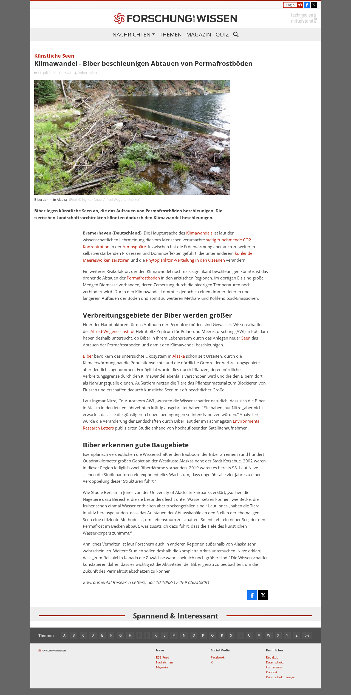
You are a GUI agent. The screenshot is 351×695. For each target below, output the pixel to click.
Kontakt (271, 672)
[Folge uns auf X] (314, 5)
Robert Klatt (87, 72)
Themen (171, 34)
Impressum (274, 667)
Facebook (218, 657)
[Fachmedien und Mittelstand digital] (304, 17)
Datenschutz (275, 662)
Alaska (178, 356)
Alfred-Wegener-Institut (112, 331)
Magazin (198, 34)
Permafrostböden (143, 278)
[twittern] (263, 595)
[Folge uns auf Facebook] (307, 5)
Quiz (222, 34)
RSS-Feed (162, 657)
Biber (88, 356)
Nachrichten (131, 34)
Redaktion (273, 657)
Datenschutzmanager (281, 677)
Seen (245, 338)
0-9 (307, 635)
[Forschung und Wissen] (175, 18)
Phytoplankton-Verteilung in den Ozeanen (185, 260)
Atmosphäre (134, 247)
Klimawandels (199, 233)
